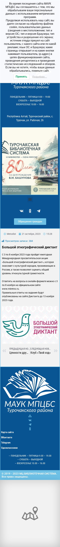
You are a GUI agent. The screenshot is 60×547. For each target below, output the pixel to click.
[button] (30, 199)
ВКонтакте (6, 437)
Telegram (5, 442)
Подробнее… (39, 76)
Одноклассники (9, 447)
